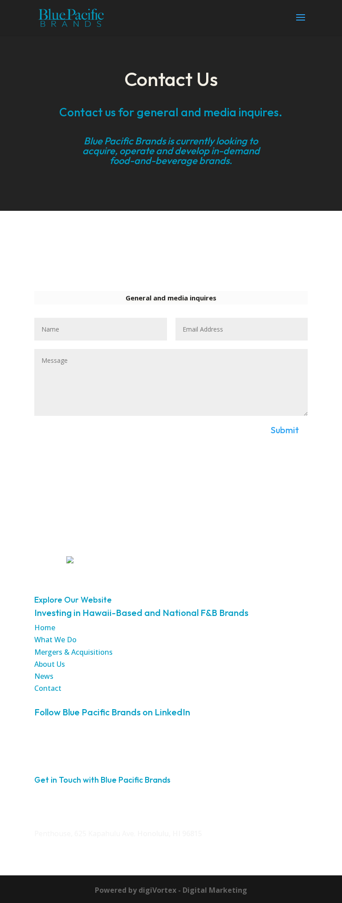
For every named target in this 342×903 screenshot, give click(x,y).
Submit (285, 429)
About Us (49, 664)
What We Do (55, 639)
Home (44, 627)
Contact (47, 688)
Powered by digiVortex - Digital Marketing (171, 890)
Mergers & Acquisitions (73, 652)
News (43, 676)
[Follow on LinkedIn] (48, 742)
